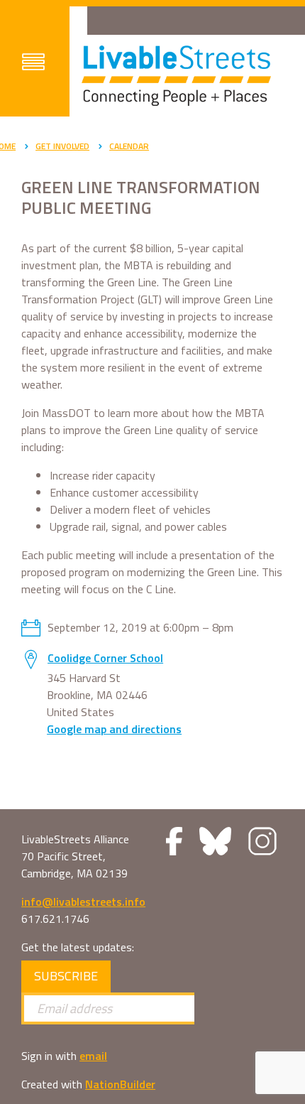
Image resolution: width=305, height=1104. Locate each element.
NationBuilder (120, 1084)
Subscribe (66, 975)
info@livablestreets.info (83, 901)
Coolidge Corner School (105, 657)
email (93, 1055)
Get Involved (62, 146)
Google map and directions (114, 728)
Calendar (129, 146)
